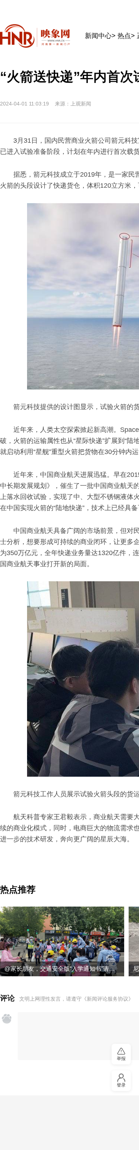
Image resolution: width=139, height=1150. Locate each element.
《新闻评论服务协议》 (107, 999)
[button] (8, 940)
